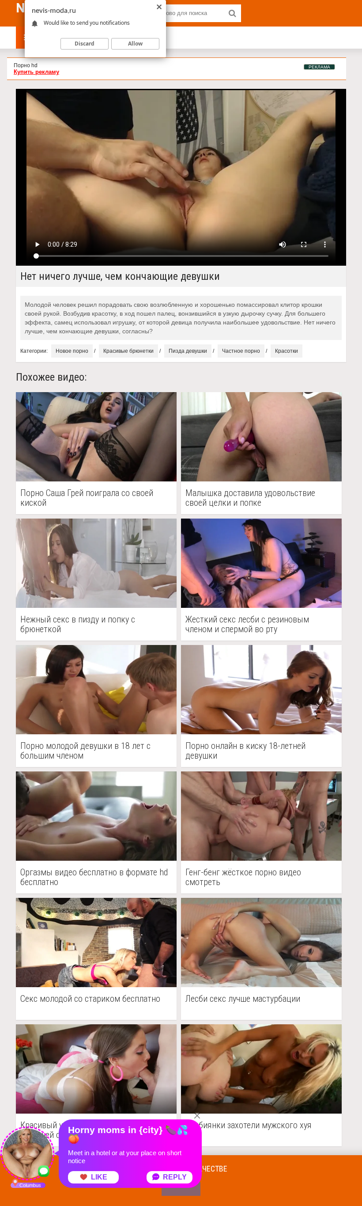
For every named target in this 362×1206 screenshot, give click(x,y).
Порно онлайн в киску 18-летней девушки (245, 750)
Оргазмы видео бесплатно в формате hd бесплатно (94, 877)
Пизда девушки (188, 351)
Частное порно (241, 351)
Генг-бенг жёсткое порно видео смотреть (243, 877)
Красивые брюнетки (128, 351)
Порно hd (26, 65)
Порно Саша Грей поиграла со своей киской (86, 498)
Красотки (286, 351)
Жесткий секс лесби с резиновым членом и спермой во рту (247, 624)
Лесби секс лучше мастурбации (242, 999)
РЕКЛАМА (319, 67)
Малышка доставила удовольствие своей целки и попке (250, 498)
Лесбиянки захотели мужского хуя (248, 1125)
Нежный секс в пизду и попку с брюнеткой (77, 624)
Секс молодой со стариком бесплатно (90, 999)
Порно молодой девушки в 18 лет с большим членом (85, 750)
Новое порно (72, 351)
